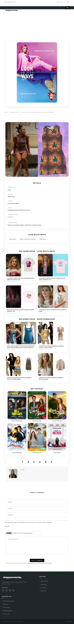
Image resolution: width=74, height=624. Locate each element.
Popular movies (44, 581)
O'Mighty (43, 239)
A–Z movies (43, 587)
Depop (10, 217)
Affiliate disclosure (7, 610)
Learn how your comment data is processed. (39, 563)
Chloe (23, 469)
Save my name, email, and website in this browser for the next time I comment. (28, 522)
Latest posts (44, 584)
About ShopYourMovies (8, 601)
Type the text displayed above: (23, 533)
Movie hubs (43, 590)
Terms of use (6, 614)
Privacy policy (6, 607)
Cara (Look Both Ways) (27, 239)
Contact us (5, 604)
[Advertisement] (37, 23)
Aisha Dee (12, 239)
